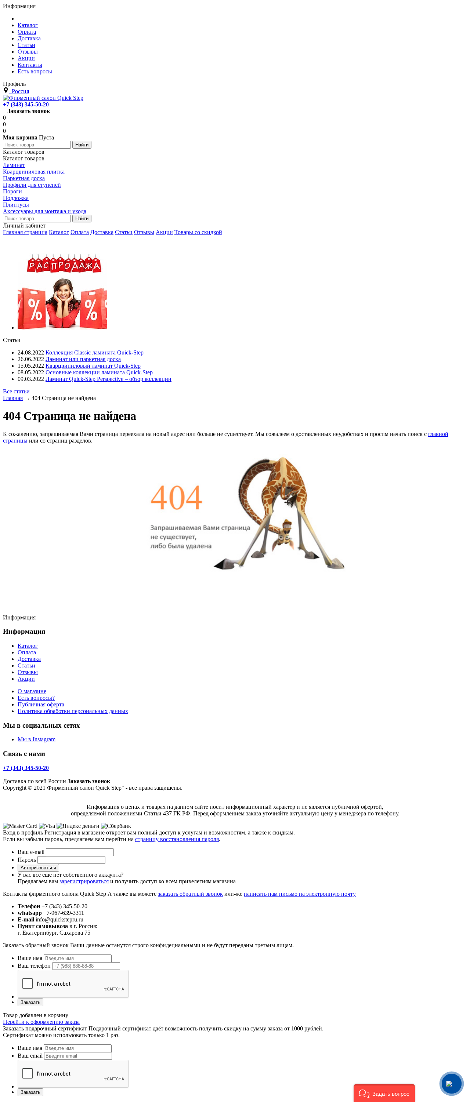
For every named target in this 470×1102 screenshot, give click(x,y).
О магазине (32, 691)
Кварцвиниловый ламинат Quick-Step (93, 366)
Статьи (124, 232)
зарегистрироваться (84, 881)
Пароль (27, 859)
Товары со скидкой (198, 232)
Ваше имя (30, 958)
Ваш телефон (34, 966)
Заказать (30, 1002)
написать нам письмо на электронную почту (300, 894)
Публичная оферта (41, 704)
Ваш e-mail (31, 852)
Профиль (14, 84)
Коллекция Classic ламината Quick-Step (95, 352)
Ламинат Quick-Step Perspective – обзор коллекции (108, 379)
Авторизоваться (38, 867)
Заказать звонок (28, 111)
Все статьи (16, 391)
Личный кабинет (24, 225)
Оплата (79, 232)
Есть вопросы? (36, 698)
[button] (384, 1093)
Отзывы (144, 232)
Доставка (101, 232)
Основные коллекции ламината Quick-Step (99, 372)
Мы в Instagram (36, 739)
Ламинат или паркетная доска (83, 359)
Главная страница (25, 232)
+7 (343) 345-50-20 (26, 104)
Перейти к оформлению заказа (41, 1022)
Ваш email (30, 1055)
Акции (164, 232)
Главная (13, 398)
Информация (19, 6)
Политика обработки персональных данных (73, 711)
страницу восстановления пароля (177, 839)
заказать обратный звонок (190, 894)
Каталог (59, 232)
